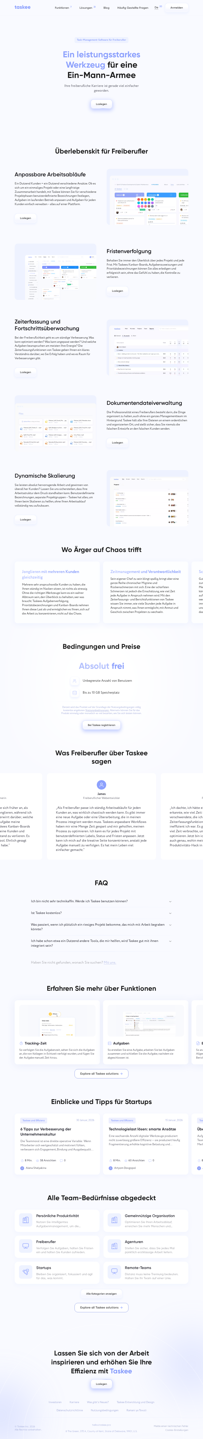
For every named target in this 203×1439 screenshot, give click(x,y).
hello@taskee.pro (101, 1425)
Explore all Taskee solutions (99, 1073)
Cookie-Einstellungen (176, 1430)
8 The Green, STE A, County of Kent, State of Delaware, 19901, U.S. (101, 1431)
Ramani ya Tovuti (136, 1410)
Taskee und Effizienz (34, 1120)
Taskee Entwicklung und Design (135, 1402)
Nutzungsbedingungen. (97, 710)
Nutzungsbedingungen (105, 1410)
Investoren (55, 1402)
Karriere (74, 1402)
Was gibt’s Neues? (98, 1402)
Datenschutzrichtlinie (69, 1410)
